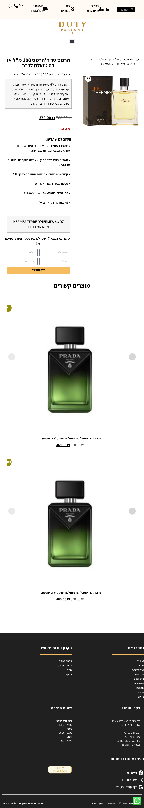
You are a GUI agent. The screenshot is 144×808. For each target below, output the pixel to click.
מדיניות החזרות (65, 665)
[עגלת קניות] (107, 9)
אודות (69, 669)
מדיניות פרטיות (65, 661)
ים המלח (140, 687)
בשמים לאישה (138, 669)
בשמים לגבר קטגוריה (113, 59)
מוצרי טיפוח (139, 683)
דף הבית (140, 661)
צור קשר (140, 696)
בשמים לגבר (138, 674)
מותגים (141, 692)
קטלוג (141, 665)
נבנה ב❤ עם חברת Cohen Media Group (22, 803)
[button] (72, 41)
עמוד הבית (133, 59)
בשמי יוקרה (139, 678)
